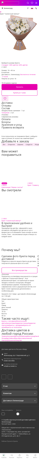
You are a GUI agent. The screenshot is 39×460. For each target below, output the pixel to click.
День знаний (6, 307)
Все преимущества (19, 270)
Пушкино (11, 340)
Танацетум (5, 113)
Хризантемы (10, 323)
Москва (24, 336)
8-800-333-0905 (9, 361)
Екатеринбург (12, 336)
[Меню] (36, 3)
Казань (19, 336)
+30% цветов (13, 65)
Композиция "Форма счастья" (12, 185)
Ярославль (22, 338)
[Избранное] (32, 3)
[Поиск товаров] (28, 3)
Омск (36, 336)
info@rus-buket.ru (10, 366)
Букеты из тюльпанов (14, 327)
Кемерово (18, 340)
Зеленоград (8, 8)
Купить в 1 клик (19, 93)
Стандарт (5, 65)
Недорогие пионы (21, 323)
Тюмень (4, 336)
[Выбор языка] (32, 8)
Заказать (19, 87)
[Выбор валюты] (28, 8)
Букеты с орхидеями (16, 325)
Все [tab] (4, 144)
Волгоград (31, 336)
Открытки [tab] (11, 144)
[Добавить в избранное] (5, 98)
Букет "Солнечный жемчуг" (11, 220)
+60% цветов (22, 65)
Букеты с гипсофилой (9, 321)
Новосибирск (13, 338)
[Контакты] (36, 8)
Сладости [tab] (29, 144)
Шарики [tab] (20, 144)
